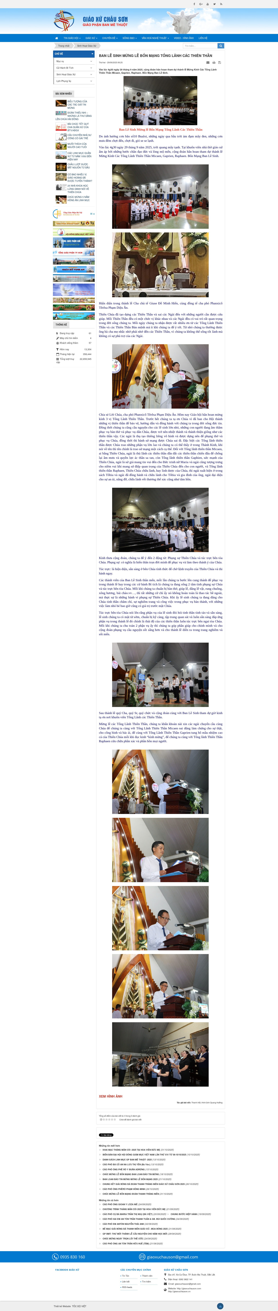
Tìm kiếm (146, 1281)
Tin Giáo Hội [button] (71, 38)
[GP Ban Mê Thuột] (74, 223)
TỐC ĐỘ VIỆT (79, 1306)
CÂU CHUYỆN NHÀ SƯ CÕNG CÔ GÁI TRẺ (79, 136)
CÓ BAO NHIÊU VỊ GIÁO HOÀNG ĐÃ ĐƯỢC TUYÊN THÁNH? (80, 177)
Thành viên (147, 1275)
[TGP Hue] (74, 242)
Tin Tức (125, 1275)
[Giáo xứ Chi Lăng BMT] (74, 299)
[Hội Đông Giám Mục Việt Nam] (74, 231)
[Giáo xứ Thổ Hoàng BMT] (74, 277)
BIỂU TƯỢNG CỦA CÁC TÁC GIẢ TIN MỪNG (77, 104)
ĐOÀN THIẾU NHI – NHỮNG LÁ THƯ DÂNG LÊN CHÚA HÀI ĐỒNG (74, 116)
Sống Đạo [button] (129, 38)
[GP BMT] (74, 307)
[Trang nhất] (57, 38)
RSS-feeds (127, 1287)
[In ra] (214, 62)
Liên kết (126, 1281)
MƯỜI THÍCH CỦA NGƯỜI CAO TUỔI (77, 145)
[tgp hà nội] (74, 213)
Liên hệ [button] (203, 38)
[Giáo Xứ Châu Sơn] (66, 21)
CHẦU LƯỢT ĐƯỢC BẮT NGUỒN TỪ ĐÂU (79, 166)
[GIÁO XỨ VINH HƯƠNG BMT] (74, 260)
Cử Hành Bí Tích (65, 67)
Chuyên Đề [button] (109, 38)
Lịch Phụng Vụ (63, 81)
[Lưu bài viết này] (220, 62)
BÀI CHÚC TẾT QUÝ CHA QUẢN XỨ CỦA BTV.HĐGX (78, 127)
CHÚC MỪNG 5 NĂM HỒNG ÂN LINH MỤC (79, 198)
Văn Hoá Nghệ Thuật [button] (154, 38)
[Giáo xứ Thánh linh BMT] (74, 289)
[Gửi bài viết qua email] (208, 62)
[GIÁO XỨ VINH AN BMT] (74, 269)
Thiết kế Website (62, 1306)
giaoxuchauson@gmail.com (172, 1257)
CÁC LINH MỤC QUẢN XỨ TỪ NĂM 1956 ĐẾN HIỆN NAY (79, 156)
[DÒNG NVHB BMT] (74, 315)
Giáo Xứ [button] (91, 38)
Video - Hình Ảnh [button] (184, 38)
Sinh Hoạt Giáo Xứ (65, 74)
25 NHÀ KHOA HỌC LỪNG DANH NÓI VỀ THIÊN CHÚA (78, 189)
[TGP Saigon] (74, 252)
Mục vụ (60, 61)
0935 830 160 (72, 1257)
